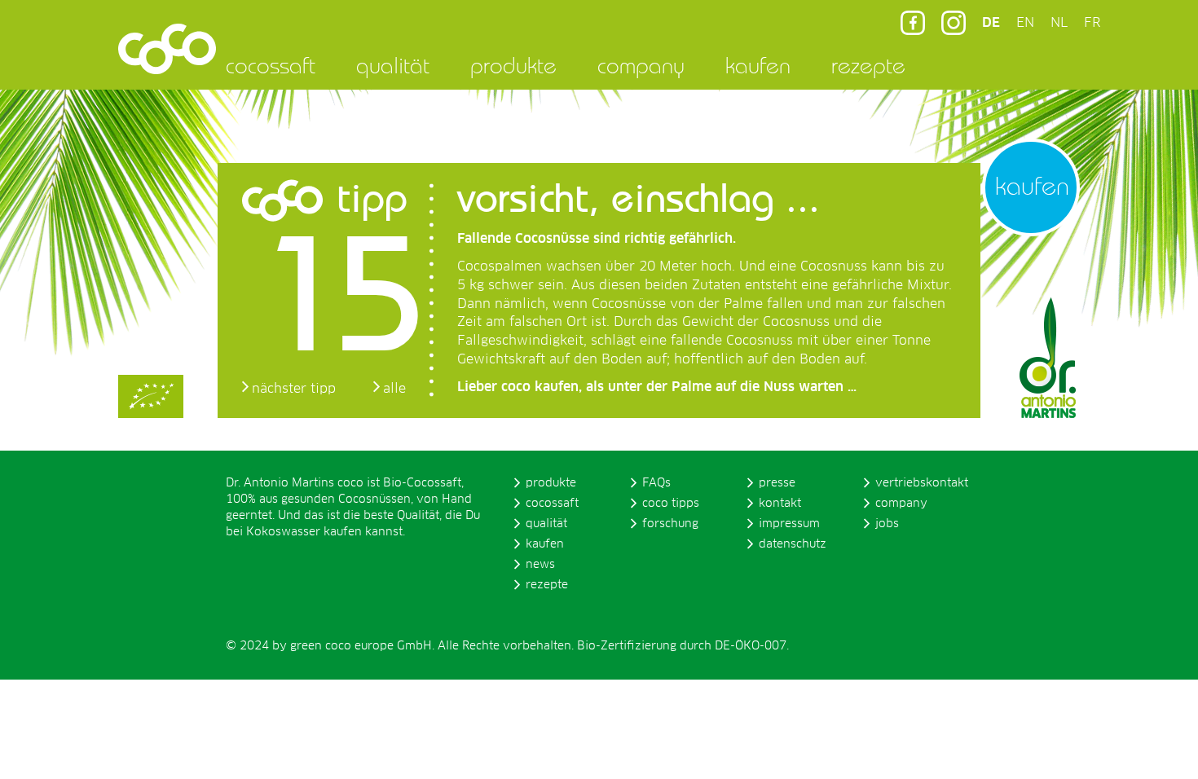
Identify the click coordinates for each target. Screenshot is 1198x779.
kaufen (758, 65)
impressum (789, 524)
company (641, 65)
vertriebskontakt (921, 483)
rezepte (868, 65)
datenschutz (792, 544)
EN (1025, 22)
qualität (392, 65)
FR (1092, 22)
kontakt (780, 503)
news (540, 564)
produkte (513, 65)
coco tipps (670, 503)
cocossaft (270, 65)
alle (394, 388)
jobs (887, 524)
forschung (670, 524)
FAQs (656, 483)
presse (777, 483)
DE (991, 22)
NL (1059, 22)
